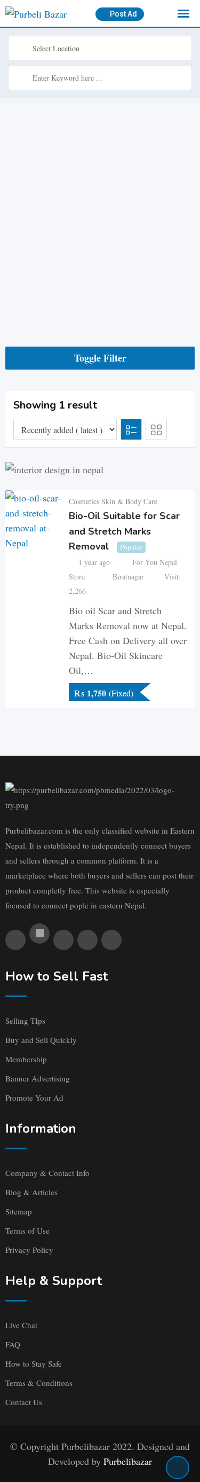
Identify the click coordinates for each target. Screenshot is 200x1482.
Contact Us (23, 1402)
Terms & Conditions (39, 1382)
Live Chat (21, 1325)
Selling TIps (25, 1020)
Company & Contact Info (47, 1172)
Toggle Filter (100, 358)
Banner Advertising (37, 1078)
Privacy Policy (29, 1249)
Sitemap (18, 1211)
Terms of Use (27, 1230)
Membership (26, 1059)
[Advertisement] (100, 204)
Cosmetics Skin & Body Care (113, 501)
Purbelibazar (127, 1461)
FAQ (12, 1344)
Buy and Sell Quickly (41, 1039)
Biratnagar (128, 576)
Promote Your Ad (34, 1097)
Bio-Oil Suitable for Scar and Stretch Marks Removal (124, 531)
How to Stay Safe (33, 1363)
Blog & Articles (31, 1192)
